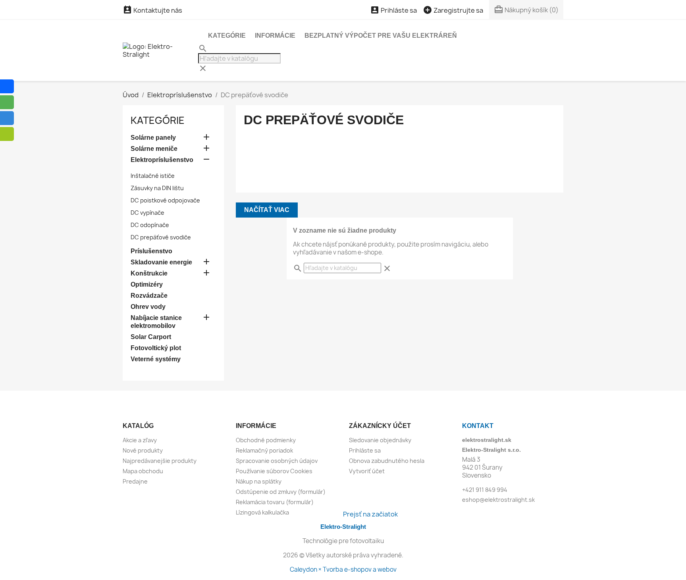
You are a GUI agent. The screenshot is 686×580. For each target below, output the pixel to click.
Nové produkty (143, 450)
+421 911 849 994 (484, 489)
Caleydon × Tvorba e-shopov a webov (343, 569)
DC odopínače (150, 225)
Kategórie (227, 35)
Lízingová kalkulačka (262, 512)
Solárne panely (153, 137)
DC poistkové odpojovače (165, 200)
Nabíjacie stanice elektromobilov (156, 321)
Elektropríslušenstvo (162, 159)
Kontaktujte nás (152, 10)
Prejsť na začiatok (370, 514)
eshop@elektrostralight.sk (498, 499)
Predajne (135, 481)
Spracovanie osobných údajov (277, 460)
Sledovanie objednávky (380, 440)
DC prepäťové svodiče (161, 237)
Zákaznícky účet (380, 425)
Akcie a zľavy (140, 440)
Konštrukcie (149, 273)
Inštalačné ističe (153, 175)
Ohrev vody (148, 306)
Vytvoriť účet (367, 471)
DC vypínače (147, 212)
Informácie (275, 35)
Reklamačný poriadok (264, 450)
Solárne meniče (154, 148)
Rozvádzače (149, 295)
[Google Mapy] (7, 102)
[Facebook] (7, 86)
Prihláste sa (365, 450)
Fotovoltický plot (156, 348)
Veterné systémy (156, 359)
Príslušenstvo (151, 251)
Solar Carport (151, 336)
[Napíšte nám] (7, 134)
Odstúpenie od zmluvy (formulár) (281, 491)
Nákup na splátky (258, 481)
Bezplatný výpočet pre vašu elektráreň (380, 35)
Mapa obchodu (143, 471)
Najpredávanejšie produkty (160, 460)
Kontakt (477, 425)
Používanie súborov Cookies (274, 471)
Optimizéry (147, 284)
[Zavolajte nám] (7, 118)
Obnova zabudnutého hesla (386, 460)
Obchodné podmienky (266, 440)
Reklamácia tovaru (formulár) (275, 502)
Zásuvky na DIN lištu (157, 188)
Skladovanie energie (161, 262)
